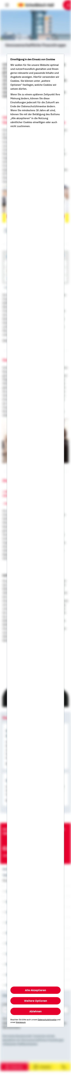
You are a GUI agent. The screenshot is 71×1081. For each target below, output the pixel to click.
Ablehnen (35, 1011)
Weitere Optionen (35, 1001)
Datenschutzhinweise (47, 1019)
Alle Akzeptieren (35, 990)
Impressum (21, 1022)
